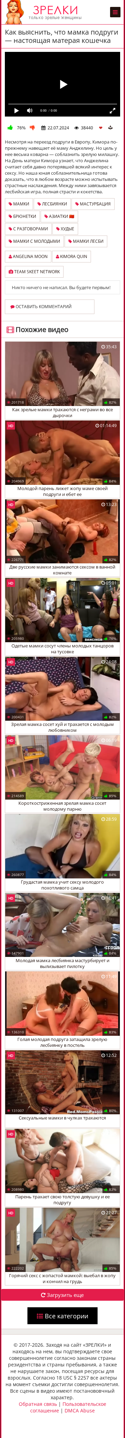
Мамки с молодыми (36, 241)
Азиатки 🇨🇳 (61, 216)
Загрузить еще (64, 1294)
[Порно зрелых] (44, 12)
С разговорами (30, 229)
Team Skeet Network (36, 272)
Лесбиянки (54, 204)
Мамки (20, 204)
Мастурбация (95, 204)
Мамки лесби (87, 241)
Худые (67, 229)
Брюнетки (24, 216)
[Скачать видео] (110, 128)
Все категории (65, 1316)
